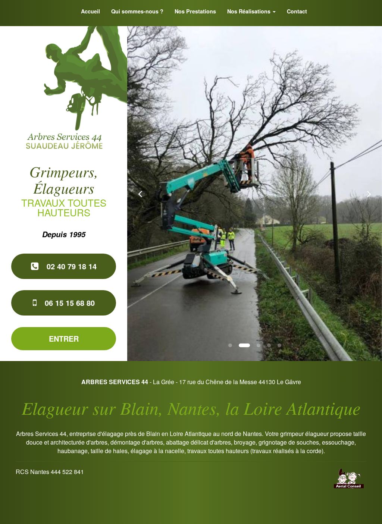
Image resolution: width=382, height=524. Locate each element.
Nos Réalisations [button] (249, 11)
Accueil (90, 11)
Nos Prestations (195, 11)
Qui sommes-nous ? (137, 11)
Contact (297, 11)
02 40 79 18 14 (70, 266)
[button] (140, 193)
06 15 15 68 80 (69, 302)
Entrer (64, 338)
